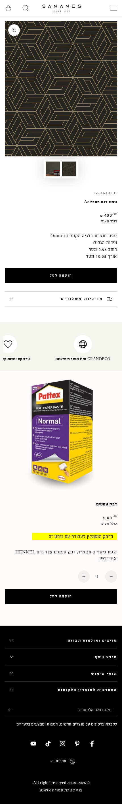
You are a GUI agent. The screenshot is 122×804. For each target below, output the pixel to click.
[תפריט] (113, 8)
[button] (25, 8)
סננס (72, 783)
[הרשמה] (8, 710)
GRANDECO (105, 193)
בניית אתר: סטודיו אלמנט (61, 790)
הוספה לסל (61, 275)
